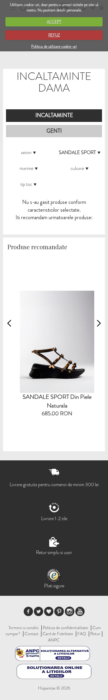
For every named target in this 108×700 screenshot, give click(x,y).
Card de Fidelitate (58, 634)
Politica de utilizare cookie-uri (54, 46)
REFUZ (54, 35)
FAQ (81, 634)
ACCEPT (54, 21)
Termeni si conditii (23, 628)
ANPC (53, 640)
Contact (31, 634)
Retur (95, 634)
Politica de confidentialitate (65, 628)
